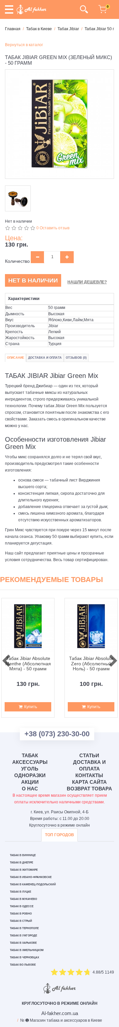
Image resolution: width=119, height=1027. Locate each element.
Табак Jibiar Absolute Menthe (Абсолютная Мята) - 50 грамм (28, 663)
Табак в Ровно (21, 913)
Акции (30, 782)
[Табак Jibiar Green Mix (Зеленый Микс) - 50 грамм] (59, 124)
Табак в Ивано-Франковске (31, 877)
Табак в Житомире (24, 869)
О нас (30, 788)
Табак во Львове (23, 964)
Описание (15, 357)
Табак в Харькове (23, 942)
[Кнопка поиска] (84, 9)
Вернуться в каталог (24, 44)
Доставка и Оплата (45, 357)
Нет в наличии (33, 280)
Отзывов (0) (76, 357)
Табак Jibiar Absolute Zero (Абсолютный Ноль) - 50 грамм (91, 663)
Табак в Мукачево (23, 899)
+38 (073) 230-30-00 (57, 734)
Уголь (29, 768)
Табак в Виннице (23, 855)
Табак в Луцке (20, 891)
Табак (30, 755)
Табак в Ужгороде (23, 935)
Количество (17, 261)
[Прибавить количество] (67, 257)
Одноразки (30, 775)
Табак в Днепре (21, 862)
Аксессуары (30, 762)
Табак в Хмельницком (27, 950)
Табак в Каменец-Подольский (33, 884)
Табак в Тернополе (24, 928)
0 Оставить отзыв (52, 228)
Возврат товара (89, 788)
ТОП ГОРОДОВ (59, 835)
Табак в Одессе (21, 906)
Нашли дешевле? (87, 282)
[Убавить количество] (37, 257)
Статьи (89, 755)
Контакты (89, 775)
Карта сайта (89, 782)
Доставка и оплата (89, 765)
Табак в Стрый (21, 920)
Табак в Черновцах (24, 957)
